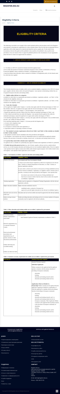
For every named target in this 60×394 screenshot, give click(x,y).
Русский (35, 10)
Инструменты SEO (36, 361)
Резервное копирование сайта (40, 356)
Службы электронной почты (39, 351)
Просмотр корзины (51, 10)
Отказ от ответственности (8, 373)
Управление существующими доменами (12, 342)
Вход (41, 10)
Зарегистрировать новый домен (10, 339)
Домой (3, 22)
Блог (3, 381)
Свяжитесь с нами (6, 383)
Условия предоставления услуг (9, 370)
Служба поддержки (6, 378)
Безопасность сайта (37, 348)
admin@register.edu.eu (41, 378)
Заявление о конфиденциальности (10, 375)
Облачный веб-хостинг (37, 339)
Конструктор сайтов (37, 353)
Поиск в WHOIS (5, 347)
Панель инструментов (51, 1)
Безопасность (5, 353)
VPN (33, 359)
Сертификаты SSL (36, 345)
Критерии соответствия (8, 345)
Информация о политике (8, 367)
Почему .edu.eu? (6, 350)
